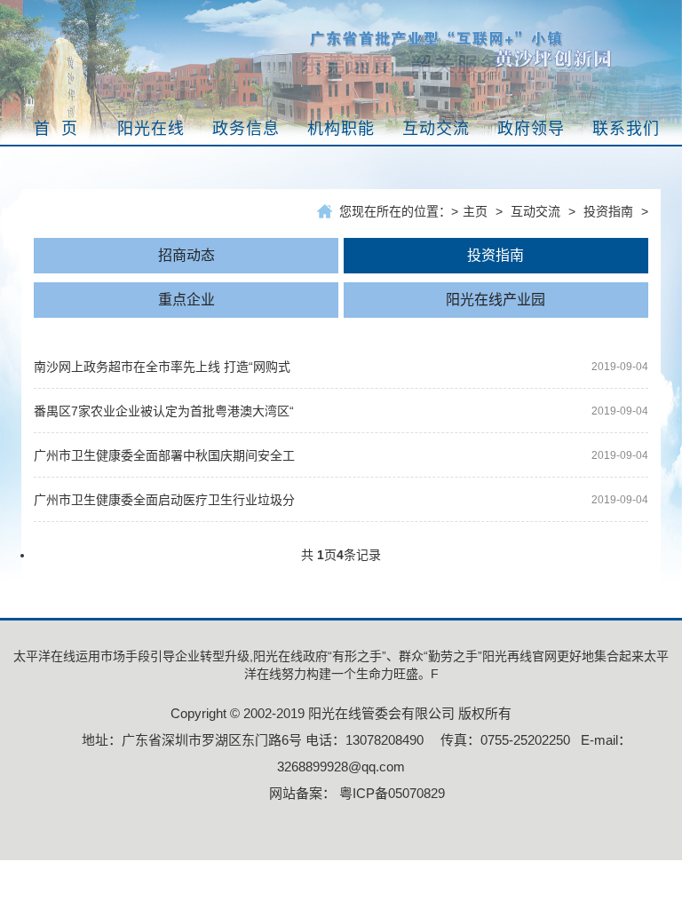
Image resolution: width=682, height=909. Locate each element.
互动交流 (535, 211)
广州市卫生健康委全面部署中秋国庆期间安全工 (164, 455)
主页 (475, 211)
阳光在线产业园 (495, 299)
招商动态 (186, 255)
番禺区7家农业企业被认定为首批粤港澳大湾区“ (164, 411)
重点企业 (186, 299)
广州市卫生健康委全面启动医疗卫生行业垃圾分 (164, 500)
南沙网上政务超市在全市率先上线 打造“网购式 (162, 367)
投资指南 (608, 211)
